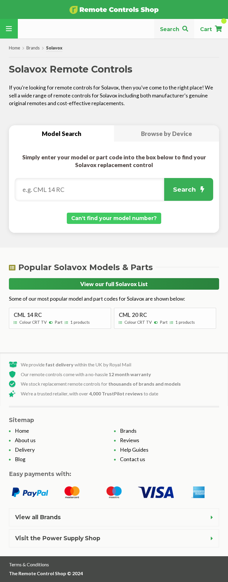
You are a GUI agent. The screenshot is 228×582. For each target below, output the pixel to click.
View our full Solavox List (114, 283)
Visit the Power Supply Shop (57, 538)
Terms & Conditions (29, 564)
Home (14, 47)
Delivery (25, 450)
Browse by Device (166, 133)
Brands (33, 47)
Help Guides (134, 450)
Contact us (132, 459)
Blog (20, 459)
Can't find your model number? (114, 218)
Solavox (54, 47)
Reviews (129, 440)
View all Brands (38, 517)
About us (25, 440)
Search (184, 189)
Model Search (61, 133)
